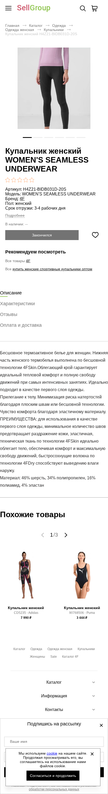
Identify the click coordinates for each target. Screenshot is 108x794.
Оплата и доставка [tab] (21, 325)
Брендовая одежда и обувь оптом (34, 8)
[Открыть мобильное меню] (8, 8)
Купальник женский (26, 608)
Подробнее (15, 215)
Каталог (35, 25)
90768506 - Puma (82, 613)
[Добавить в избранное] (95, 235)
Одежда (59, 25)
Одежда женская (19, 30)
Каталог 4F (70, 656)
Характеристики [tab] (17, 303)
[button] (43, 535)
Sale (53, 656)
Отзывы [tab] (8, 314)
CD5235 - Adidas (26, 613)
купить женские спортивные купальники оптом (52, 269)
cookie (52, 753)
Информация (54, 696)
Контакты (54, 709)
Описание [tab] (11, 292)
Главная (12, 25)
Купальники (54, 30)
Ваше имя (18, 741)
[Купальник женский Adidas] (26, 577)
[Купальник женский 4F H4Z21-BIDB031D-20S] (54, 96)
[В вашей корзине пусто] (94, 8)
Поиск (83, 8)
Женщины (37, 656)
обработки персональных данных (54, 789)
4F (22, 198)
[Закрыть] (92, 753)
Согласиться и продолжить (53, 776)
